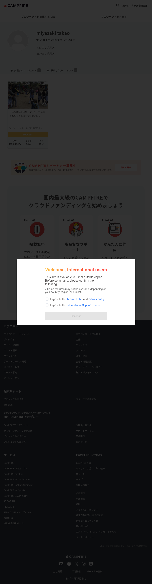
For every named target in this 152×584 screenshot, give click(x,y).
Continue (76, 316)
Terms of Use (74, 299)
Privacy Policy (96, 299)
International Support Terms (83, 305)
